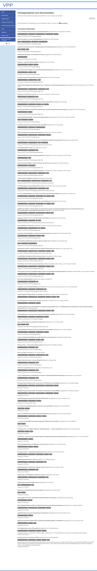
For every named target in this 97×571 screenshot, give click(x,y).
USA (42, 104)
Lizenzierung (30, 64)
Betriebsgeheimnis (24, 243)
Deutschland (23, 49)
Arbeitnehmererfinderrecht (22, 500)
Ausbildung (3, 32)
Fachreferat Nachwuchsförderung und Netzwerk (8, 27)
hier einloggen (64, 23)
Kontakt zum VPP (5, 35)
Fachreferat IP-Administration (7, 22)
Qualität (19, 119)
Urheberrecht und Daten (43, 41)
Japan (37, 469)
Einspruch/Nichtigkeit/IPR (32, 79)
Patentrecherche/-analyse (32, 142)
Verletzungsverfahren (31, 96)
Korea (45, 289)
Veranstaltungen (4, 15)
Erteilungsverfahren (31, 127)
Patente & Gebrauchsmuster (26, 41)
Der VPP (3, 12)
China (37, 150)
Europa (27, 49)
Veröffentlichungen (5, 18)
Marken (19, 41)
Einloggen (4, 40)
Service (2, 28)
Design (19, 49)
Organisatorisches (35, 41)
